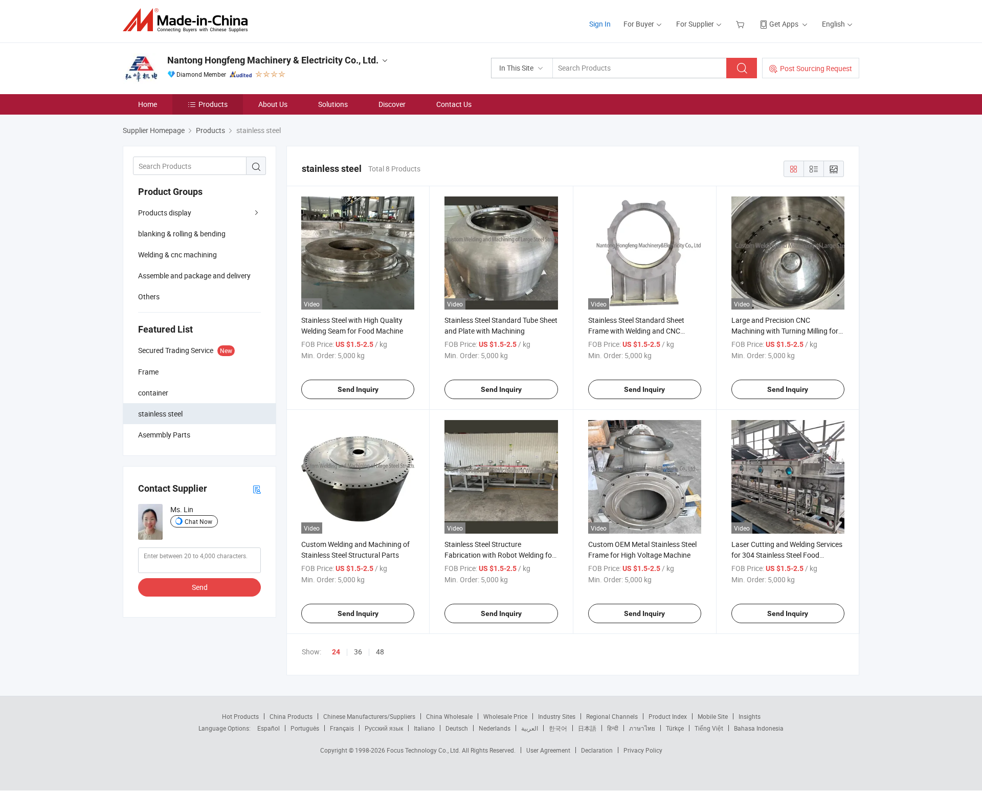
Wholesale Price (505, 716)
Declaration (597, 750)
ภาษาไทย (642, 728)
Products (213, 104)
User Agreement (548, 750)
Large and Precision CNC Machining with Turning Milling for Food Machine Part (784, 330)
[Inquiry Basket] (741, 24)
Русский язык (384, 728)
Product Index (668, 716)
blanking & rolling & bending (182, 233)
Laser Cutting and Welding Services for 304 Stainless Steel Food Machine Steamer (786, 554)
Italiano (424, 728)
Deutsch (456, 728)
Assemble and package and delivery (194, 275)
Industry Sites (556, 716)
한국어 (558, 728)
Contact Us (454, 104)
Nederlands (494, 728)
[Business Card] (257, 489)
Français (342, 728)
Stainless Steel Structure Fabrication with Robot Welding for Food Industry (499, 554)
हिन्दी (612, 728)
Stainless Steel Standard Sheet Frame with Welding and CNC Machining (636, 330)
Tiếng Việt (709, 728)
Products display (164, 212)
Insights (750, 716)
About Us (272, 104)
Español (268, 728)
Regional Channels (612, 716)
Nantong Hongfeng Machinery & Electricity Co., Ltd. (272, 60)
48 (380, 651)
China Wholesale (449, 716)
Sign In (600, 24)
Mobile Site (713, 716)
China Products (291, 716)
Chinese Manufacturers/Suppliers (369, 716)
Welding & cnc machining (177, 254)
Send (200, 587)
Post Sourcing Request (816, 68)
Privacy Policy (642, 750)
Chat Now (198, 521)
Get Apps (784, 24)
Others (149, 296)
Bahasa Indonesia (759, 728)
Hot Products (240, 716)
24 (336, 652)
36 (358, 651)
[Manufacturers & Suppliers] (188, 20)
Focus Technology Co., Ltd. (424, 750)
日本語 (587, 728)
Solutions (333, 104)
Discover (392, 104)
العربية (529, 728)
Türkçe (675, 728)
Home (147, 104)
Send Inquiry (358, 389)
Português (305, 728)
